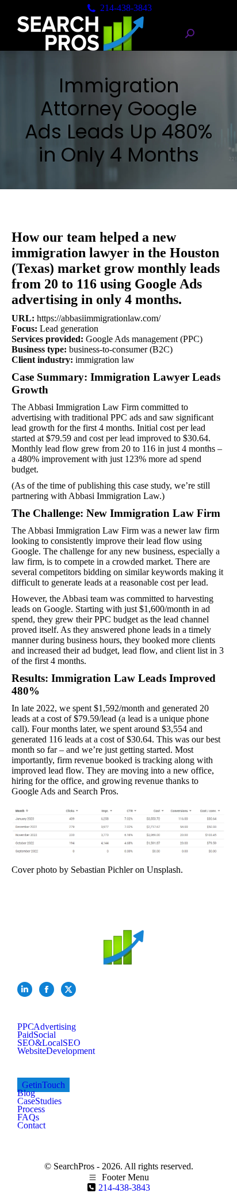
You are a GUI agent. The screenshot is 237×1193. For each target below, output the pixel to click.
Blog (26, 1093)
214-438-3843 (126, 8)
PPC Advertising (46, 1026)
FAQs (28, 1117)
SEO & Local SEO (49, 1043)
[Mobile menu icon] (213, 34)
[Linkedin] (24, 989)
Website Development (56, 1051)
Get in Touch (43, 1085)
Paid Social (36, 1035)
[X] (68, 989)
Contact (31, 1125)
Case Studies (39, 1101)
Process (31, 1109)
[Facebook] (46, 989)
